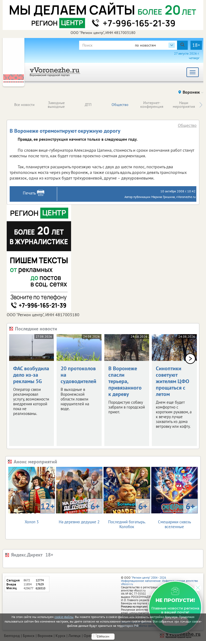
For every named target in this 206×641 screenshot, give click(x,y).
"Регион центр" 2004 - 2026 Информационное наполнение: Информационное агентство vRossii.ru (159, 581)
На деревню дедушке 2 (79, 512)
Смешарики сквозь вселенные (176, 515)
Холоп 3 (40, 512)
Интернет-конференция (151, 104)
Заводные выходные (56, 104)
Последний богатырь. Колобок (128, 515)
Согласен (103, 636)
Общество (120, 104)
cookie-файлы (63, 617)
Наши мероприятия (184, 104)
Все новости (24, 104)
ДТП (88, 104)
